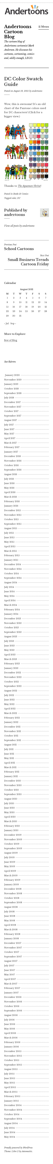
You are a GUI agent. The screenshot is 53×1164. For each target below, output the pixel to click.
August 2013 (10, 636)
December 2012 (12, 672)
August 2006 (11, 1015)
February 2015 (12, 555)
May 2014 (9, 596)
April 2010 (10, 816)
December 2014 (12, 564)
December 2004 (12, 1105)
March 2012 (10, 713)
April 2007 (10, 979)
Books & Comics (20, 194)
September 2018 (12, 393)
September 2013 (12, 632)
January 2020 (12, 375)
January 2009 (11, 884)
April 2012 (9, 708)
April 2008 (10, 925)
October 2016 (11, 465)
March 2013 (10, 659)
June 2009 (9, 862)
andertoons (37, 91)
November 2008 (13, 893)
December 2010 (12, 780)
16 (14, 307)
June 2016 (9, 483)
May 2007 (9, 974)
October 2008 (11, 898)
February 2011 (11, 771)
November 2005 (13, 1056)
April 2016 (9, 492)
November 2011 (12, 731)
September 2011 (12, 740)
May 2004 (9, 1137)
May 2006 (9, 1028)
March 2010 (10, 821)
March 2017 (10, 443)
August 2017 (10, 420)
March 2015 (10, 551)
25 (26, 311)
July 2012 (9, 695)
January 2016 (11, 506)
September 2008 (13, 902)
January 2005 (11, 1101)
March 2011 (10, 767)
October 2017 (11, 411)
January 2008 (11, 938)
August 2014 (10, 582)
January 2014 (11, 614)
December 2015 (12, 510)
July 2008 (9, 911)
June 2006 (9, 1024)
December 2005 (12, 1051)
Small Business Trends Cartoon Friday (28, 260)
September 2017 (12, 415)
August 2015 (10, 528)
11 (26, 302)
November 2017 (12, 406)
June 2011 (9, 754)
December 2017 (12, 402)
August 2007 (10, 961)
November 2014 (12, 569)
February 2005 (12, 1096)
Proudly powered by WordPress (18, 1147)
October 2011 (11, 735)
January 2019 (11, 384)
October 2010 (11, 790)
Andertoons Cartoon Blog (17, 32)
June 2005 (9, 1078)
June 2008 (9, 916)
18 (26, 307)
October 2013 (11, 627)
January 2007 (11, 992)
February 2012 (12, 717)
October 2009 (11, 844)
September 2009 (13, 848)
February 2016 (12, 501)
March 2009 (11, 875)
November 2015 (12, 515)
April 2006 (10, 1033)
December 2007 (12, 943)
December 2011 (12, 726)
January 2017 (11, 451)
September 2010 (13, 794)
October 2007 (11, 952)
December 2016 (12, 456)
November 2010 (13, 785)
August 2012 (10, 690)
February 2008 (12, 934)
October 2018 (11, 388)
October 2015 (11, 519)
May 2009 (9, 866)
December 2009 (12, 835)
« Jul (6, 323)
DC (18, 198)
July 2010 (9, 803)
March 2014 (10, 605)
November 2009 (13, 839)
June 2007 (9, 970)
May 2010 (9, 812)
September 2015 (12, 524)
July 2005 (9, 1073)
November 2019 (12, 379)
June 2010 (9, 808)
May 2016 (9, 488)
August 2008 (11, 907)
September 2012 (12, 686)
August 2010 (10, 799)
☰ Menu (43, 26)
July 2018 (9, 397)
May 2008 (9, 920)
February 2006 (12, 1042)
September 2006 (13, 1010)
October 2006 (11, 1006)
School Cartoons (19, 247)
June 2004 (9, 1132)
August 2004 (11, 1123)
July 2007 (9, 965)
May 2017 (9, 433)
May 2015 (9, 542)
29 (7, 316)
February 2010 (12, 826)
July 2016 (9, 479)
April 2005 (10, 1087)
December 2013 (12, 618)
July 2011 (9, 749)
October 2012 (11, 681)
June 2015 (9, 537)
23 (14, 311)
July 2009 (9, 857)
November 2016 (12, 460)
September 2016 (12, 469)
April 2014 (9, 600)
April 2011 (9, 762)
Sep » (13, 323)
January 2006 (11, 1046)
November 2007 (13, 947)
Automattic (27, 1151)
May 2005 (9, 1082)
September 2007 (13, 956)
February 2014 (12, 609)
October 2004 (11, 1114)
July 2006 (9, 1019)
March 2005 (10, 1092)
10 (20, 302)
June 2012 (9, 699)
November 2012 (12, 677)
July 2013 (9, 641)
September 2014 (12, 578)
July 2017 (9, 424)
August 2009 (11, 853)
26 (32, 311)
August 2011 (10, 744)
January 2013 (11, 668)
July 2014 (9, 587)
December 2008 (12, 889)
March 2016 (10, 497)
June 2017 (9, 429)
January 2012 (11, 722)
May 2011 (9, 758)
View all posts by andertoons (19, 225)
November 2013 (12, 623)
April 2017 (9, 438)
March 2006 (11, 1037)
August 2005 (11, 1069)
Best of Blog (10, 340)
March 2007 (10, 983)
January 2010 (11, 830)
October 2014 (11, 573)
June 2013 (9, 645)
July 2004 (9, 1128)
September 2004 (13, 1118)
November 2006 (13, 1001)
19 (33, 307)
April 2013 (9, 654)
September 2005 (13, 1064)
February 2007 (12, 988)
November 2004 (13, 1110)
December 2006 (12, 997)
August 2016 (10, 474)
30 (13, 316)
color (14, 198)
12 (33, 302)
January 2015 (11, 560)
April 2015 (9, 546)
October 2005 (11, 1060)
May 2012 (9, 704)
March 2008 (11, 929)
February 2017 (11, 447)
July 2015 (9, 533)
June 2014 (9, 591)
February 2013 (12, 663)
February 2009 (12, 880)
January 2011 (11, 776)
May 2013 (9, 650)
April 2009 (10, 871)
